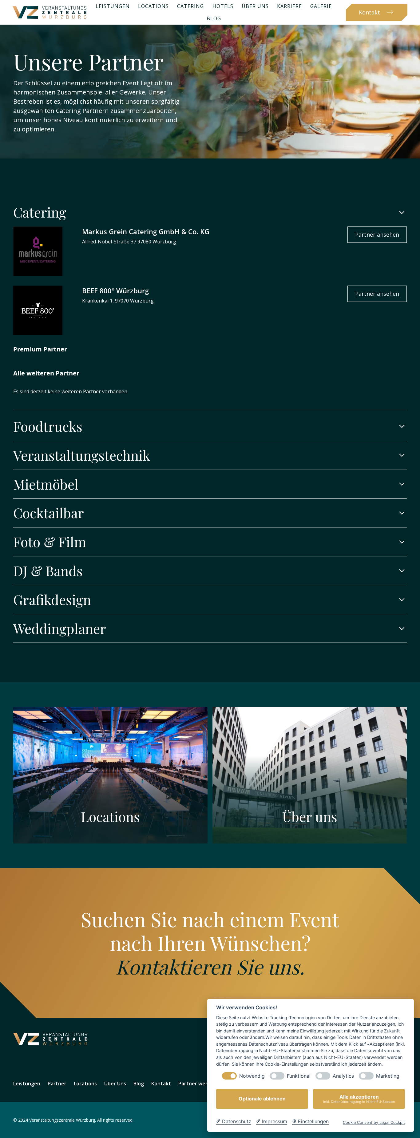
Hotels (222, 6)
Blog (214, 18)
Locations (153, 6)
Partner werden (197, 1083)
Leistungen (113, 6)
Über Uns (255, 6)
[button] (210, 212)
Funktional (299, 1076)
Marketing (387, 1076)
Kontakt (161, 1083)
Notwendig (252, 1076)
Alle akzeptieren (359, 1099)
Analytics (343, 1076)
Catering (190, 6)
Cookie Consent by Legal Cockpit (374, 1122)
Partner (57, 1083)
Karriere (289, 6)
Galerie (321, 6)
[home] (49, 12)
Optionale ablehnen (262, 1099)
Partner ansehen (377, 234)
